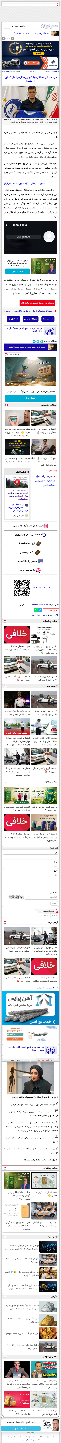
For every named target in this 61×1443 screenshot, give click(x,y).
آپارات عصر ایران (27, 570)
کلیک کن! (30, 398)
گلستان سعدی (26, 552)
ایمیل (55, 861)
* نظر (55, 871)
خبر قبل (15, 319)
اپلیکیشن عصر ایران (41, 588)
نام (56, 852)
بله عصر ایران (9, 183)
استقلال (44, 615)
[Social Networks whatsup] (41, 341)
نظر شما (54, 848)
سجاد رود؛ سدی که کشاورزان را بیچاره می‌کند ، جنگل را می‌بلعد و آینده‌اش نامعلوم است (18, 495)
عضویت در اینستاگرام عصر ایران (28, 526)
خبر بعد (46, 319)
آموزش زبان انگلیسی (27, 561)
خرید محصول (17, 271)
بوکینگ (46, 915)
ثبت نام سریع (21, 1428)
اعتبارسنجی (54, 915)
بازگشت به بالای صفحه (46, 988)
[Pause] (8, 383)
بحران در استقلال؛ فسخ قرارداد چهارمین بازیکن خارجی (45, 481)
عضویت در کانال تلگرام (35, 183)
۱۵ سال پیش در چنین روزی (28, 535)
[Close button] (58, 1416)
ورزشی (47, 71)
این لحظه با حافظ (27, 543)
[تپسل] (6, 354)
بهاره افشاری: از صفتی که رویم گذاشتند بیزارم (34, 1097)
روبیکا (20, 183)
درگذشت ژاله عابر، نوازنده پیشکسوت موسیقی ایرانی (33, 1104)
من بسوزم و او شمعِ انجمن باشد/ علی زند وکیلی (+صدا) (23, 330)
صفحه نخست (55, 71)
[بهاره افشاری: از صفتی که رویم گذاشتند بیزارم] (30, 1078)
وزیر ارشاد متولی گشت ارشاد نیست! (39, 1160)
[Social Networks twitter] (38, 341)
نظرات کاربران (30, 319)
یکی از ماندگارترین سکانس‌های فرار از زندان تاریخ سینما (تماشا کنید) (17, 507)
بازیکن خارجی (35, 615)
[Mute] (12, 383)
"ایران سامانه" (25, 1440)
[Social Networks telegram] (34, 341)
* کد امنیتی (53, 892)
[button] (9, 38)
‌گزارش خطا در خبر (51, 610)
